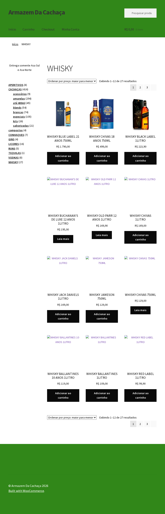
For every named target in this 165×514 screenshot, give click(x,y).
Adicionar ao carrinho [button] (63, 158)
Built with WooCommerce (26, 491)
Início (12, 29)
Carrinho (29, 29)
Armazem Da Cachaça (36, 12)
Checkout (48, 29)
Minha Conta (70, 29)
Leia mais (63, 239)
